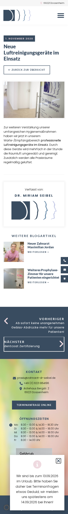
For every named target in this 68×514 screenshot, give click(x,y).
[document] (34, 257)
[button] (6, 507)
